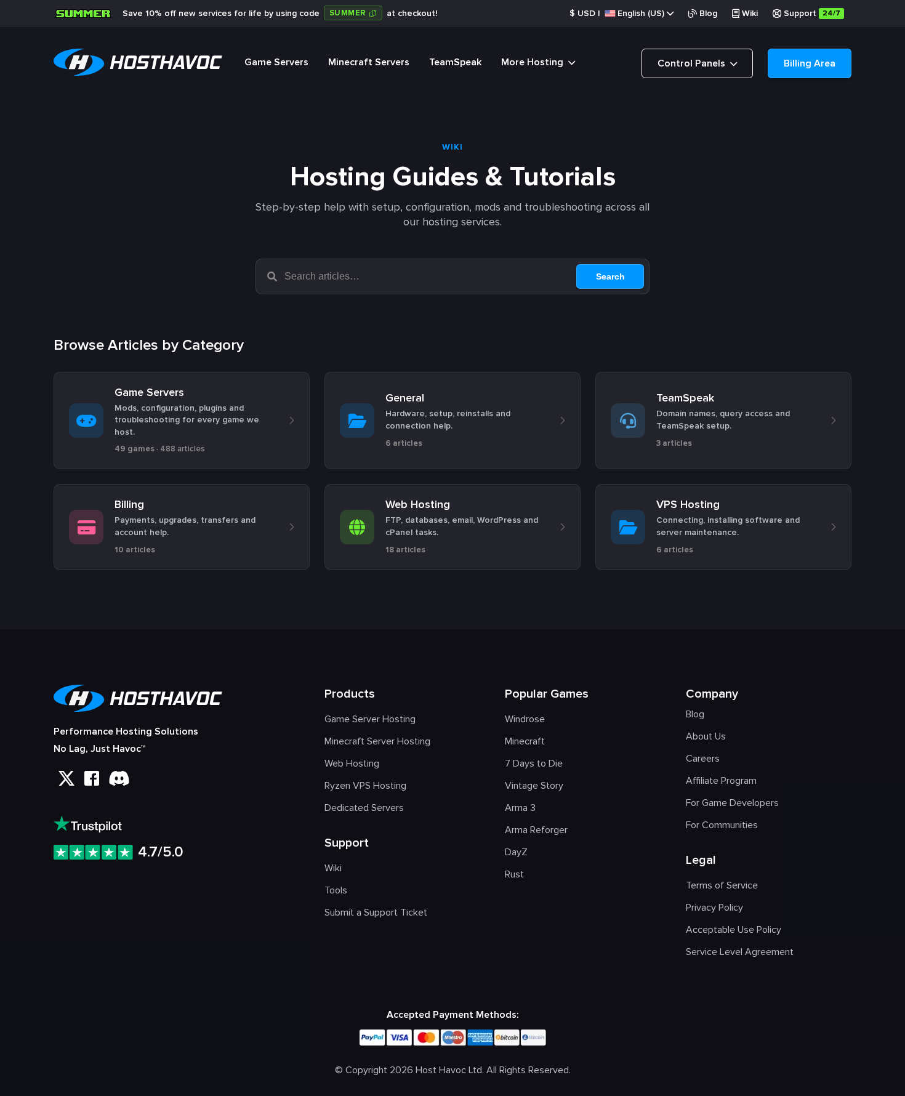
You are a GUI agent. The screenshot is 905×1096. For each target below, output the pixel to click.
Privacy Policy (714, 907)
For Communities (722, 825)
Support (812, 13)
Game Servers (276, 62)
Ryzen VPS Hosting (365, 786)
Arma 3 (520, 808)
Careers (703, 758)
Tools (335, 890)
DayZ (516, 852)
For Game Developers (732, 803)
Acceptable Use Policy (733, 930)
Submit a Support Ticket (375, 912)
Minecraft (525, 741)
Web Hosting (351, 763)
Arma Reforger (536, 830)
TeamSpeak (455, 62)
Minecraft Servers (368, 62)
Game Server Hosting (370, 719)
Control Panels (693, 63)
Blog (708, 13)
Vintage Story (534, 786)
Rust (514, 874)
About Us (706, 736)
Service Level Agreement (740, 952)
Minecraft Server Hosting (377, 741)
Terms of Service (722, 885)
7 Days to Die (534, 763)
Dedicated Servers (364, 808)
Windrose (525, 719)
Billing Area (809, 63)
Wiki (750, 13)
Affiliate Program (721, 781)
